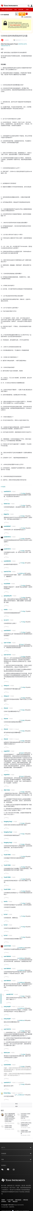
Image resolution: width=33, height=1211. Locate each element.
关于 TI (3, 1147)
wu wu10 (6, 620)
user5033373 (7, 491)
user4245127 (7, 1082)
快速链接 (3, 1153)
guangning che (8, 595)
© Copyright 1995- (7, 1204)
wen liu (6, 901)
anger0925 (7, 751)
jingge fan (6, 514)
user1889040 (7, 956)
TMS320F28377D (5, 45)
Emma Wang (7, 1093)
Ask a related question (15, 25)
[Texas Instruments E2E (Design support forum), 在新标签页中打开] (8, 1170)
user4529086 (7, 1064)
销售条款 (25, 1199)
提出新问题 (27, 14)
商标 (9, 1201)
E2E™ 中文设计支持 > (7, 9)
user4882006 (7, 561)
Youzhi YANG (7, 854)
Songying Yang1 (8, 821)
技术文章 (20, 9)
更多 (27, 9)
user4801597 (10, 994)
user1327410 (7, 654)
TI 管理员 (6, 40)
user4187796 (7, 571)
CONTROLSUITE (22, 44)
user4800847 (7, 526)
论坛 (15, 9)
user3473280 (7, 946)
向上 (4, 500)
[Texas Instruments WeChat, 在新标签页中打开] (2, 1170)
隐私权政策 (18, 1199)
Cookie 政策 (10, 1199)
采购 (2, 1159)
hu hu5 (6, 914)
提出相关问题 (22, 14)
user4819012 (7, 536)
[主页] (9, 5)
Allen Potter (7, 790)
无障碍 (3, 1199)
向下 (8, 500)
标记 (16, 1103)
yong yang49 (7, 1006)
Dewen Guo (7, 503)
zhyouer (6, 708)
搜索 (28, 5)
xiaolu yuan (7, 1052)
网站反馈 (15, 1201)
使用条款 (3, 1201)
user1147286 (7, 642)
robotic (6, 609)
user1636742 (7, 1029)
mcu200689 (7, 583)
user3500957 (7, 630)
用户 (31, 5)
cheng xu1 (6, 685)
